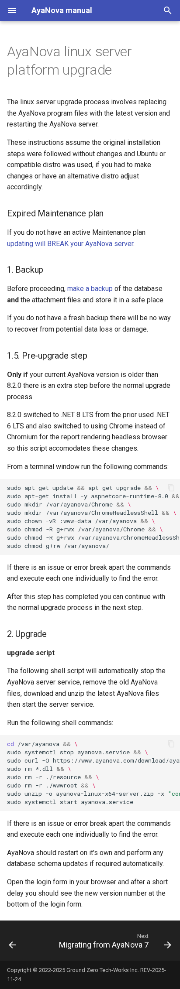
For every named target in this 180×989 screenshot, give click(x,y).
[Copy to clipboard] (171, 488)
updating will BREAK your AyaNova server (70, 244)
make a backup (90, 288)
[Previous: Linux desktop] (12, 940)
